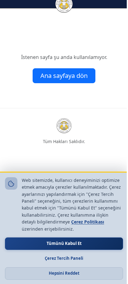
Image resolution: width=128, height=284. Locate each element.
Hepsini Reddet (64, 273)
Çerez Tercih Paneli (64, 258)
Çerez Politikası (87, 222)
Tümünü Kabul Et (64, 243)
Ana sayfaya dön (64, 75)
